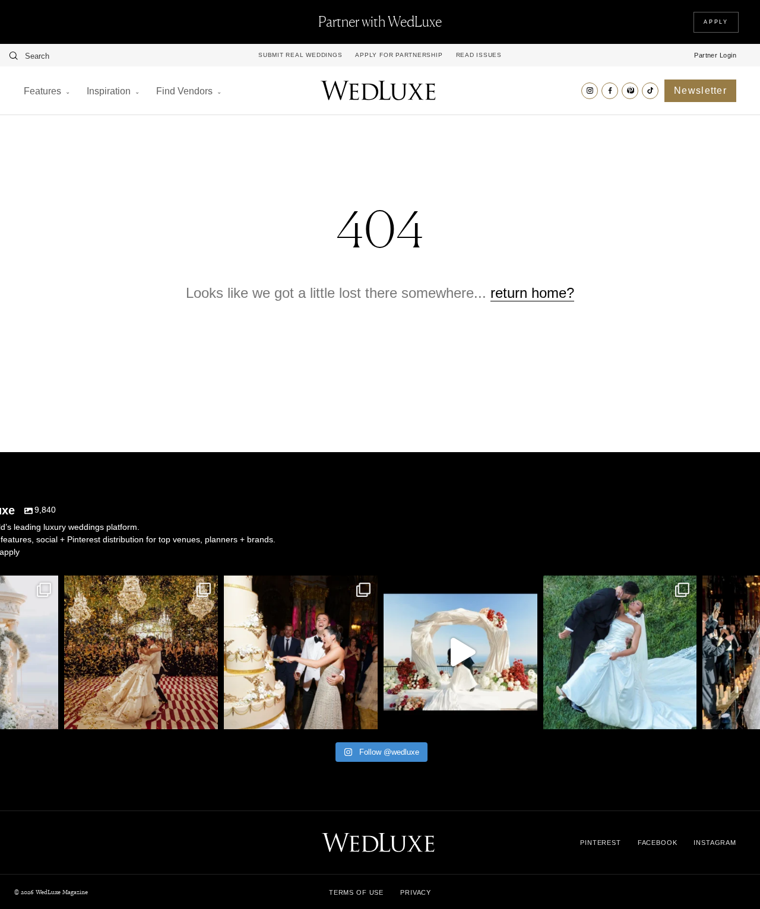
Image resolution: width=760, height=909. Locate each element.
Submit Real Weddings (300, 55)
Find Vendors (184, 91)
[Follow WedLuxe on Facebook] (609, 90)
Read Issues (479, 55)
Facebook (657, 842)
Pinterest (600, 842)
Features (42, 91)
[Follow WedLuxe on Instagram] (589, 90)
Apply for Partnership (398, 55)
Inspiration (109, 91)
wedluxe (139, 587)
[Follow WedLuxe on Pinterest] (630, 90)
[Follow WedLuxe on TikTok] (650, 90)
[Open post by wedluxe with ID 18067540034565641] (141, 652)
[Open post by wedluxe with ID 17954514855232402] (620, 652)
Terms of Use (356, 892)
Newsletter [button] (700, 90)
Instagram (715, 842)
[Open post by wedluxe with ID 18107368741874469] (460, 652)
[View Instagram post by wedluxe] (46, 714)
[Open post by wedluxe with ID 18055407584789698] (301, 652)
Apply (716, 22)
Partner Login (715, 55)
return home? (532, 293)
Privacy (415, 892)
